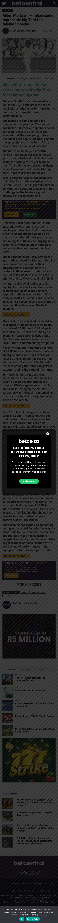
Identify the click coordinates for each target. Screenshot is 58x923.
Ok (22, 919)
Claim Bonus (29, 481)
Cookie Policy (33, 919)
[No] (54, 914)
